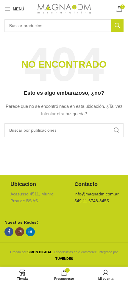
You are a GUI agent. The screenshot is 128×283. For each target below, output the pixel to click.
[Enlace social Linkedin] (30, 231)
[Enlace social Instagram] (19, 231)
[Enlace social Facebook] (8, 231)
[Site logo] (64, 8)
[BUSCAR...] (117, 25)
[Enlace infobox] (32, 192)
